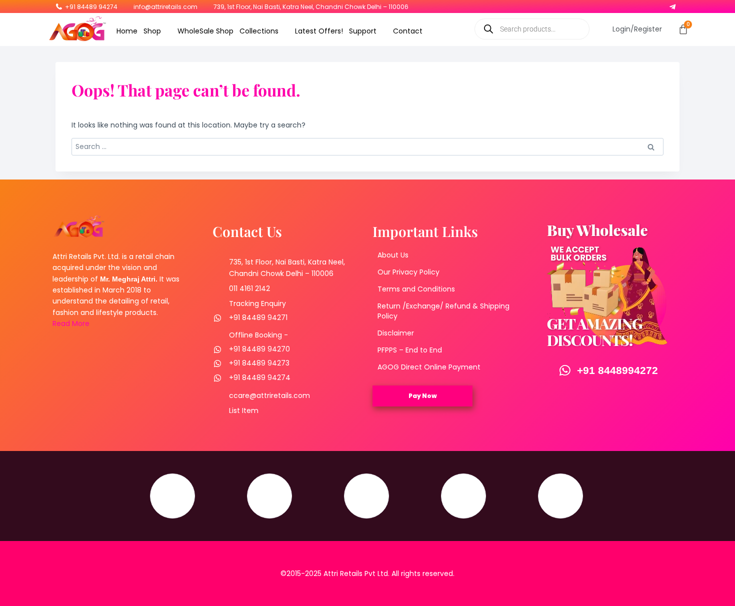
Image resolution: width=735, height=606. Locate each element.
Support (362, 31)
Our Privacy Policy (409, 272)
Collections (259, 31)
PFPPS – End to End (410, 350)
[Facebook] (608, 5)
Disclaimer (396, 333)
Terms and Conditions (416, 289)
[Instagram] (620, 5)
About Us (393, 255)
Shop (152, 31)
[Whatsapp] (660, 5)
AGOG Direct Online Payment (429, 367)
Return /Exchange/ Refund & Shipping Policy (444, 311)
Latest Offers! (319, 31)
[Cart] (683, 29)
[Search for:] (368, 147)
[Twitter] (634, 5)
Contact (407, 31)
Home (127, 31)
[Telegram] (672, 5)
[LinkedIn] (646, 5)
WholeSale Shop (206, 31)
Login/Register (637, 29)
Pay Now (422, 396)
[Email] (560, 496)
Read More (71, 323)
